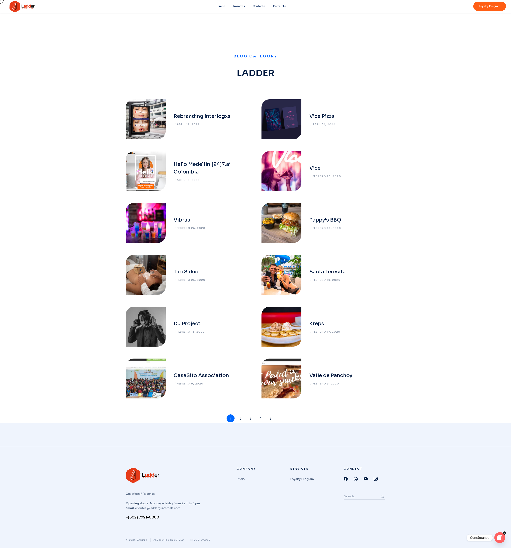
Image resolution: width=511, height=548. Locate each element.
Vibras (182, 220)
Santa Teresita (327, 272)
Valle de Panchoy (330, 375)
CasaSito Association (201, 375)
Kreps (316, 323)
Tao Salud (186, 272)
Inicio (221, 6)
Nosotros (239, 6)
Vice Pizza (321, 116)
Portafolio (279, 6)
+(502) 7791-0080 (142, 517)
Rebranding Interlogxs (202, 116)
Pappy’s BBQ (325, 220)
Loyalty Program (489, 6)
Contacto (259, 6)
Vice (315, 168)
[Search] (382, 496)
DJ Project (187, 323)
